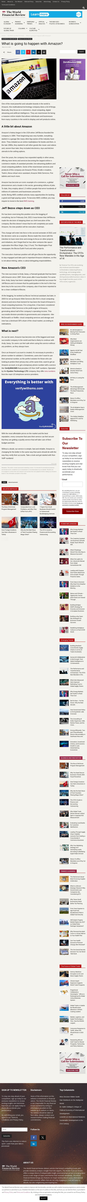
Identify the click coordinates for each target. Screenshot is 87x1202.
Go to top (53, 463)
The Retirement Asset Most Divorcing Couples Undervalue (77, 879)
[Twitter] (23, 52)
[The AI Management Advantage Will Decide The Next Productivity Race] (64, 389)
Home (3, 1)
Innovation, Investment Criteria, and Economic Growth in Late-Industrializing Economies (77, 746)
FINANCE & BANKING (19, 23)
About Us (10, 1)
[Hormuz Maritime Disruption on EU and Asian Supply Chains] (64, 974)
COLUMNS (21, 28)
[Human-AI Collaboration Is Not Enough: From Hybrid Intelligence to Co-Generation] (64, 659)
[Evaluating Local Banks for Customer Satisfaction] (64, 825)
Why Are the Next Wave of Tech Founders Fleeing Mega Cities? (29, 532)
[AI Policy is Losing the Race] (64, 380)
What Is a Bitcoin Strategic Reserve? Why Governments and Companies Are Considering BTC (77, 890)
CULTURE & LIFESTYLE (33, 29)
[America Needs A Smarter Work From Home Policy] (64, 371)
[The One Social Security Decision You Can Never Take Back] (64, 952)
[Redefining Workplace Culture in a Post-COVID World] (64, 630)
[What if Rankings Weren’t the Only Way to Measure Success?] (64, 552)
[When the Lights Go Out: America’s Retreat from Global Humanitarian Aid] (64, 561)
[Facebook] (18, 52)
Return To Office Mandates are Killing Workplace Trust (76, 361)
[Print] (44, 52)
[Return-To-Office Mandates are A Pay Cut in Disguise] (64, 400)
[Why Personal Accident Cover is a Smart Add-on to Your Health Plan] (64, 934)
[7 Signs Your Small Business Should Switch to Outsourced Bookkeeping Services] (48, 499)
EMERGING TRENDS (30, 23)
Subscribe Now (72, 511)
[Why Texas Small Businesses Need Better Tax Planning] (64, 901)
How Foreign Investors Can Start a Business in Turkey (9, 532)
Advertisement (13, 482)
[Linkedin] (33, 52)
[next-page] (6, 539)
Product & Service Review (25, 39)
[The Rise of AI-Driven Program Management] (10, 499)
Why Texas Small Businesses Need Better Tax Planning (76, 901)
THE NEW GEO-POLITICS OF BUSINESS (57, 23)
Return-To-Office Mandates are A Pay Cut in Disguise (77, 400)
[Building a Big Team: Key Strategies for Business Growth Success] (64, 618)
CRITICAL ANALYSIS (42, 23)
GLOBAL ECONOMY (7, 23)
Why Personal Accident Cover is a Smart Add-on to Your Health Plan (77, 933)
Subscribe (39, 1)
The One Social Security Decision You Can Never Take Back (77, 952)
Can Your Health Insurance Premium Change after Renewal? (77, 942)
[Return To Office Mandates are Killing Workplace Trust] (64, 362)
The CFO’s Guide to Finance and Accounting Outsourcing (48, 532)
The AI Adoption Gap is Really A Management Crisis (77, 409)
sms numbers (50, 371)
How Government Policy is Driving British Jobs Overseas (77, 712)
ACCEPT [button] (43, 1198)
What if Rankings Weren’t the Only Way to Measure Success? (77, 552)
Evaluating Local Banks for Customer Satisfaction (77, 825)
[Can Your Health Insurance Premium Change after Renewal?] (64, 943)
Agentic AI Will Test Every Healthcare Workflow (76, 352)
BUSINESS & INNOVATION (74, 23)
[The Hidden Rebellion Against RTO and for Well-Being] (64, 419)
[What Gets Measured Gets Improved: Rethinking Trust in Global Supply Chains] (64, 682)
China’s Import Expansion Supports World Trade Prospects (77, 983)
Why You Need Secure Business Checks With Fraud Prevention (77, 775)
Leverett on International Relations (72, 1117)
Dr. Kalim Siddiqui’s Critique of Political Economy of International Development (72, 1110)
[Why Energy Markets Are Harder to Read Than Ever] (64, 531)
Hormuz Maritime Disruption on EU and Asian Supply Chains (76, 974)
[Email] (38, 52)
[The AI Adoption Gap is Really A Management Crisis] (64, 409)
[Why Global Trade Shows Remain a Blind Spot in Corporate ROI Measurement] (64, 814)
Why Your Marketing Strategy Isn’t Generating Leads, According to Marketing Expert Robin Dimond (77, 849)
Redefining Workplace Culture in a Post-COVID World (77, 630)
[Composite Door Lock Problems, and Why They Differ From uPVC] (29, 499)
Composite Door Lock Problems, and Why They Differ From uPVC (29, 509)
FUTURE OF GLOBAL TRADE (9, 29)
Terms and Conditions (8, 5)
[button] (83, 8)
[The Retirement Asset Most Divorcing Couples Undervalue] (64, 879)
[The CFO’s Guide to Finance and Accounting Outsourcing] (48, 522)
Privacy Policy (65, 1)
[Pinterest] (28, 52)
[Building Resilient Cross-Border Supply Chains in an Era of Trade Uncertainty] (64, 648)
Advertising (47, 1)
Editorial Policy (28, 1)
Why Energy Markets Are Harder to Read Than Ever (76, 531)
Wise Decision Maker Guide (70, 1097)
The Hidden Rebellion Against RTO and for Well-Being (77, 418)
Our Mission (18, 1)
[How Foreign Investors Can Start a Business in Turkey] (10, 522)
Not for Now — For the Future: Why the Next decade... (77, 703)
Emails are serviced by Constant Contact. (72, 504)
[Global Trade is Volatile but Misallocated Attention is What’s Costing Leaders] (64, 1008)
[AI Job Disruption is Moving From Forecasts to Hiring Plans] (64, 332)
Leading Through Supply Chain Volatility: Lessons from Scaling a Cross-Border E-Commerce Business (77, 836)
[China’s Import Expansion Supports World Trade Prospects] (64, 983)
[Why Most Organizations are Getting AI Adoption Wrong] (64, 341)
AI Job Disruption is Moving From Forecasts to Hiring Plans (77, 332)
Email (64, 479)
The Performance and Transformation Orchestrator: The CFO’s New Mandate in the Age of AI (72, 253)
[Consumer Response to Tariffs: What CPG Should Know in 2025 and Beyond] (64, 1030)
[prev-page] (3, 539)
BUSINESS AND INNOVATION (71, 758)
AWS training (28, 201)
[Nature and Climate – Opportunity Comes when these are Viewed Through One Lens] (64, 596)
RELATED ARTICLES (10, 489)
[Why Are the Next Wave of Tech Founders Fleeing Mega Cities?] (29, 522)
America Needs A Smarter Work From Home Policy (76, 371)
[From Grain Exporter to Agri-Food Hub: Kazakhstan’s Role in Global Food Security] (64, 911)
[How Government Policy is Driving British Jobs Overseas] (64, 712)
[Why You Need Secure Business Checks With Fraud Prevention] (64, 775)
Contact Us (56, 1)
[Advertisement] (73, 304)
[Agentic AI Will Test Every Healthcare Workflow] (64, 352)
